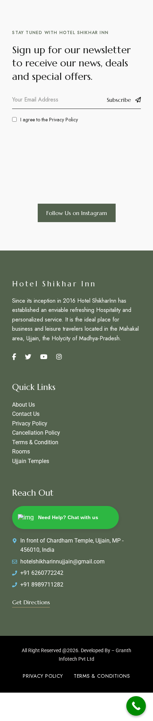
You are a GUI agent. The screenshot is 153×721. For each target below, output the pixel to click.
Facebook (14, 357)
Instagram (59, 357)
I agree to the (49, 119)
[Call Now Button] (136, 706)
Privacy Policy (63, 119)
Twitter (28, 357)
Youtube (43, 357)
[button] (77, 213)
